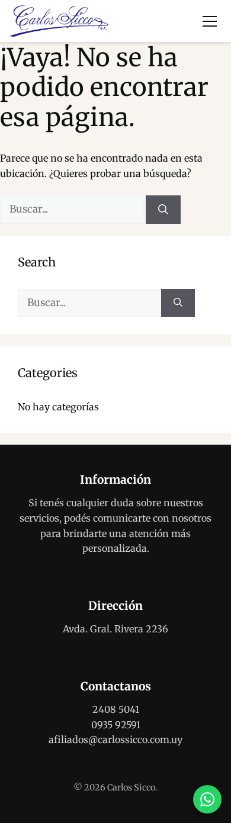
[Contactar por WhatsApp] (207, 799)
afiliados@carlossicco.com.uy (115, 739)
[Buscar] (163, 209)
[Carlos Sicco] (58, 21)
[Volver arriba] (207, 761)
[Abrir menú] (210, 21)
